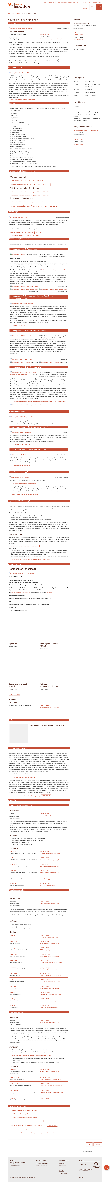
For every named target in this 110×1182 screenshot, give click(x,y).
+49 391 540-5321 (44, 813)
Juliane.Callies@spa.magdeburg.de (49, 879)
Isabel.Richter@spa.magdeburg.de (49, 1071)
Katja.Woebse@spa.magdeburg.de (49, 988)
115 (59, 2)
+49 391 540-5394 (44, 901)
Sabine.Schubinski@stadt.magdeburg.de (50, 1085)
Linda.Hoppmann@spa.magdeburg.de (50, 1079)
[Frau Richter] (39, 1071)
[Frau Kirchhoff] (39, 955)
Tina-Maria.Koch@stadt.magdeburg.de (50, 994)
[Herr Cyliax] (39, 884)
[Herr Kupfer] (39, 871)
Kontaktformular (78, 39)
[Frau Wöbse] (39, 987)
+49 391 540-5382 (44, 941)
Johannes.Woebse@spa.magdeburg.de (50, 815)
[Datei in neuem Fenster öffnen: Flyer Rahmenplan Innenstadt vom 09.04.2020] (39, 733)
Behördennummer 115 (42, 1163)
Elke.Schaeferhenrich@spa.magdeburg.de (50, 39)
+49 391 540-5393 (44, 992)
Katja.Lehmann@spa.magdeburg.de (49, 903)
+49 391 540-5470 (44, 973)
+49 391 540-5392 (44, 34)
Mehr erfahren (23, 618)
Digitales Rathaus (52, 2)
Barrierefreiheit (96, 2)
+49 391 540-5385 (44, 851)
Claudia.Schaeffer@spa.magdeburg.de (50, 975)
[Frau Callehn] (39, 942)
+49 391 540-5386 (44, 1098)
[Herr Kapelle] (39, 705)
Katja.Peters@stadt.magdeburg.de (49, 969)
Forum (77, 2)
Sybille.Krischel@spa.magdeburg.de (49, 859)
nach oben (98, 1144)
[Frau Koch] (39, 993)
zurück (89, 1144)
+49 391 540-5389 (44, 986)
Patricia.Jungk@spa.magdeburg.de (49, 950)
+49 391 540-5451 (44, 1083)
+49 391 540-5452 (44, 1005)
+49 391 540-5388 (44, 960)
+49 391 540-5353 (44, 1090)
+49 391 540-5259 (44, 999)
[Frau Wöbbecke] (39, 1092)
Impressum (64, 2)
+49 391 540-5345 (44, 870)
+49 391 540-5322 (44, 967)
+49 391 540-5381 (44, 1020)
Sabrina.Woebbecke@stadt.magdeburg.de (51, 1092)
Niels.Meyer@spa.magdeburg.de (48, 1001)
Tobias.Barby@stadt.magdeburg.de (49, 1022)
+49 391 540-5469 (44, 954)
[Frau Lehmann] (39, 902)
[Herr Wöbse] (39, 815)
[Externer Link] (74, 7)
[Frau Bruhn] (39, 936)
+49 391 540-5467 (44, 1077)
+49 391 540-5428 (79, 139)
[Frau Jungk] (39, 949)
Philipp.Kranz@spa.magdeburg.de (48, 1007)
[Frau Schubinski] (39, 1085)
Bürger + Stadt (16, 13)
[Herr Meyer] (39, 1000)
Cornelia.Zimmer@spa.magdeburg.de (49, 853)
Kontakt (89, 2)
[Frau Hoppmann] (39, 1078)
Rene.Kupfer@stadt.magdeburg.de (49, 872)
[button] (39, 28)
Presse (44, 2)
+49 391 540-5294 (44, 883)
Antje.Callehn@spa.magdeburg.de (49, 943)
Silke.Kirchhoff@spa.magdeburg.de (49, 956)
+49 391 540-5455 (44, 948)
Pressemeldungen (64, 1160)
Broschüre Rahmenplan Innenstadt (20, 592)
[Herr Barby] (39, 1021)
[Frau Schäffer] (39, 974)
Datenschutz (71, 2)
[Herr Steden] (39, 981)
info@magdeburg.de (41, 1165)
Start (9, 13)
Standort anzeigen (41, 1160)
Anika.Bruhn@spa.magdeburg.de (48, 937)
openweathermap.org (88, 1169)
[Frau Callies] (39, 878)
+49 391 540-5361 (44, 1069)
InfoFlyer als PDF (14, 695)
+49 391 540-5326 (44, 858)
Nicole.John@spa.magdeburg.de (48, 1100)
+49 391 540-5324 (44, 979)
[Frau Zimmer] (39, 852)
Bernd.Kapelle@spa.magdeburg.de (49, 707)
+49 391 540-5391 (44, 935)
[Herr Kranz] (39, 1006)
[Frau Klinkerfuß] (39, 962)
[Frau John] (39, 1099)
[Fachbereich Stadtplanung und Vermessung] (87, 137)
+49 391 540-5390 (44, 877)
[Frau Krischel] (39, 859)
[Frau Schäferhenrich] (39, 35)
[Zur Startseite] (19, 5)
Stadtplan (83, 2)
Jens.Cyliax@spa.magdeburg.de (48, 885)
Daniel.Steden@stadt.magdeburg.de (49, 981)
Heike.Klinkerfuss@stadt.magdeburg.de (50, 962)
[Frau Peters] (39, 968)
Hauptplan (49, 592)
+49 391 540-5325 (44, 705)
